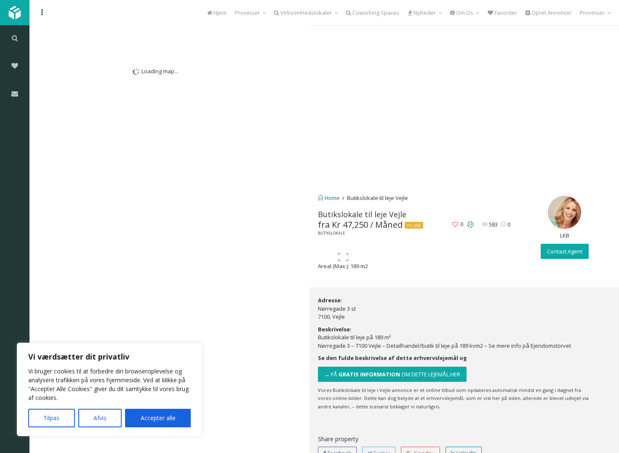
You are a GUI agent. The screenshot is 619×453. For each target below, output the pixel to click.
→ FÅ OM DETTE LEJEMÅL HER (392, 374)
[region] (109, 389)
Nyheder (424, 12)
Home (331, 198)
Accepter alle (158, 418)
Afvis (100, 418)
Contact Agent (564, 251)
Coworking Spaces (375, 12)
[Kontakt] (14, 93)
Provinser (247, 12)
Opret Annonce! (550, 12)
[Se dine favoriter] (14, 65)
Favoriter (505, 12)
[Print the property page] (470, 225)
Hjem (219, 12)
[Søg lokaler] (14, 38)
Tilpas (51, 418)
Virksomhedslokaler (305, 12)
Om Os (464, 12)
